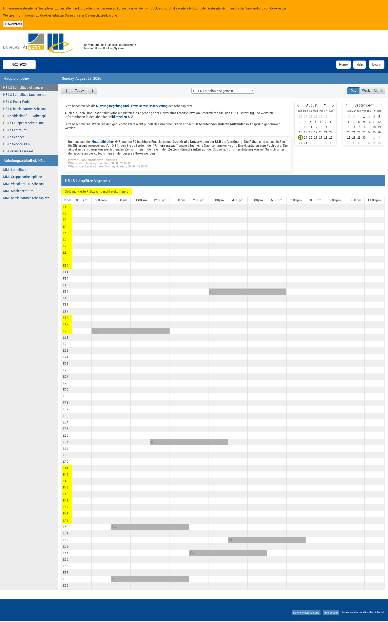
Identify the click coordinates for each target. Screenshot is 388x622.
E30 (65, 396)
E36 (65, 435)
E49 (65, 520)
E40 (65, 461)
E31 (65, 403)
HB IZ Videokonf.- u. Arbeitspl (24, 116)
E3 (64, 220)
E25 (65, 364)
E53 (65, 546)
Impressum (331, 612)
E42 (65, 475)
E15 (65, 298)
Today (79, 91)
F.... (192, 553)
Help (359, 64)
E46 (65, 501)
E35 (65, 429)
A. (210, 291)
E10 (65, 266)
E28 (65, 383)
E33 (65, 416)
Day (353, 91)
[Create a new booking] (81, 207)
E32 (65, 409)
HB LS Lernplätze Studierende (24, 95)
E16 (65, 305)
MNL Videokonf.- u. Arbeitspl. (24, 184)
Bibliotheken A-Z (121, 117)
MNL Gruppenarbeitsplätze (22, 177)
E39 (65, 455)
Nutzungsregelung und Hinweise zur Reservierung (132, 106)
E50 (65, 527)
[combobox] (223, 91)
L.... (114, 527)
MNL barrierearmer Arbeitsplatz (26, 198)
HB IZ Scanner (13, 137)
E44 (65, 488)
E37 (65, 442)
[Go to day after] (92, 90)
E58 (65, 579)
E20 (65, 331)
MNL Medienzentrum (18, 191)
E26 (65, 370)
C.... (153, 442)
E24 (65, 357)
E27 (65, 376)
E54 (65, 553)
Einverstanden (13, 23)
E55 (65, 559)
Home (343, 64)
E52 (65, 540)
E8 (64, 252)
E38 (65, 448)
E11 (65, 272)
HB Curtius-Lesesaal (18, 151)
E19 (65, 324)
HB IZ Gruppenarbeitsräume (23, 123)
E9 (64, 259)
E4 (64, 226)
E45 (65, 494)
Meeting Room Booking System (104, 48)
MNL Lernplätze (14, 170)
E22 (65, 344)
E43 (65, 481)
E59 (65, 586)
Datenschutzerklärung (101, 15)
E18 (65, 318)
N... (114, 579)
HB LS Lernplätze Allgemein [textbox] (213, 91)
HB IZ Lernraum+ (15, 130)
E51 (65, 533)
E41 (65, 468)
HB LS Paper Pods (16, 102)
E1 (64, 207)
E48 (65, 514)
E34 (65, 422)
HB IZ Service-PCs (16, 144)
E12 (65, 279)
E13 (65, 285)
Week (366, 91)
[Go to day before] (66, 90)
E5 (64, 233)
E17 (65, 311)
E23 (65, 350)
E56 (65, 566)
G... (94, 331)
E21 (65, 337)
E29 (65, 390)
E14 (65, 292)
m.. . (232, 540)
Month (378, 91)
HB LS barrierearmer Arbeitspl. (25, 109)
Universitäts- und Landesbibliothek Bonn (110, 45)
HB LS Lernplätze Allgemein (23, 88)
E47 (65, 507)
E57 (65, 573)
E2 (64, 213)
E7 (64, 246)
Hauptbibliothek (103, 142)
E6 (64, 239)
